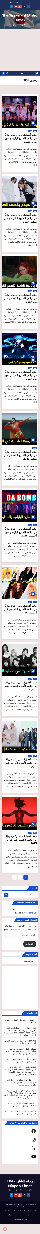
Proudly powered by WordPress (14, 1204)
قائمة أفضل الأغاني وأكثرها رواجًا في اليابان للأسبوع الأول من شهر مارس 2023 (21, 763)
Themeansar (20, 1206)
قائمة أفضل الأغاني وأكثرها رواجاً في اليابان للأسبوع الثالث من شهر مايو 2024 (20, 298)
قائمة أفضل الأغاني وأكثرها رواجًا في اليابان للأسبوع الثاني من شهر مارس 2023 (21, 686)
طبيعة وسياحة (27, 1210)
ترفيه (4, 1210)
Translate (32, 913)
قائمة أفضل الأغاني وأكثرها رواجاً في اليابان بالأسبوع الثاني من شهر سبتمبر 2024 (20, 218)
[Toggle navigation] (21, 73)
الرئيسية (34, 1210)
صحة (8, 1210)
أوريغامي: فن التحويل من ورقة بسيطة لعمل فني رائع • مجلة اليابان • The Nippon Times (20, 1092)
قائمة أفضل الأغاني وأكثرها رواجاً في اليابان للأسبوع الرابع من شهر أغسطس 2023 (21, 532)
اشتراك (29, 944)
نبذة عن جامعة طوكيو (27, 1085)
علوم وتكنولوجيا (16, 1210)
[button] (7, 73)
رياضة (27, 1215)
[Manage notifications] (5, 1229)
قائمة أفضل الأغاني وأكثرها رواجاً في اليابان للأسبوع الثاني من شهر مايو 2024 (21, 375)
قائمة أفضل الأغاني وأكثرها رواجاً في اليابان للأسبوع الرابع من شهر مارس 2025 (21, 138)
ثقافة (35, 131)
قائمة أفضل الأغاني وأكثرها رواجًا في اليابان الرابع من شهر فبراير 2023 (21, 840)
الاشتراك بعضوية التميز (20, 1219)
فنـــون (30, 131)
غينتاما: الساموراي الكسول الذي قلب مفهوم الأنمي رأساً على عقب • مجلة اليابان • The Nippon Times (21, 1030)
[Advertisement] (20, 50)
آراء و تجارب (19, 1215)
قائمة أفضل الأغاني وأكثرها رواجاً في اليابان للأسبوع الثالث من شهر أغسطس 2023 (20, 609)
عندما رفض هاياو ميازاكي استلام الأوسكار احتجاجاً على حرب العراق (20, 1072)
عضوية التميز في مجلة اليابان (24, 1054)
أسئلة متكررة (11, 1215)
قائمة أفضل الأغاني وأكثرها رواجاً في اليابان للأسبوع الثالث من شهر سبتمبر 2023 (20, 455)
